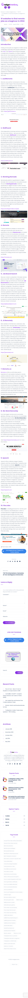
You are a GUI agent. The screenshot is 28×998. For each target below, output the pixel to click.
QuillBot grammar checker (10, 920)
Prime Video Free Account (9, 910)
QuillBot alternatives (8, 915)
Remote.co (4, 372)
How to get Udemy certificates (10, 881)
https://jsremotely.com (7, 352)
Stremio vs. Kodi (17, 933)
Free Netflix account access (10, 869)
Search (5, 670)
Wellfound (13, 135)
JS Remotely (16, 327)
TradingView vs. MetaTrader (10, 941)
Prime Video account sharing (10, 907)
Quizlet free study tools (9, 928)
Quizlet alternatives (8, 925)
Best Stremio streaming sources (11, 853)
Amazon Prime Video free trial (10, 843)
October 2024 (8, 735)
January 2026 (8, 729)
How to (7, 822)
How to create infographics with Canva (12, 879)
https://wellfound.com (7, 161)
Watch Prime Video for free (10, 948)
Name (5, 605)
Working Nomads (11, 184)
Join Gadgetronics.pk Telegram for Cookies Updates (14, 551)
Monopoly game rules (9, 899)
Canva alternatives (8, 861)
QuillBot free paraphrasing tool (11, 917)
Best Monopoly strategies (9, 848)
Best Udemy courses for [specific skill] (12, 858)
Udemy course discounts (9, 943)
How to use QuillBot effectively (10, 884)
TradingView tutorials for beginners (11, 938)
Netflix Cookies (19, 899)
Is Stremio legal (7, 894)
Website (5, 616)
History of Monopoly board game (11, 876)
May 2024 (7, 741)
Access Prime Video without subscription (13, 840)
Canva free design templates (10, 863)
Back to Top (14, 964)
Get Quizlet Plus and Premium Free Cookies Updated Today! (16, 797)
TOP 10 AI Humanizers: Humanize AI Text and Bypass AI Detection (13, 574)
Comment (6, 594)
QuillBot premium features (9, 923)
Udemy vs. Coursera (8, 946)
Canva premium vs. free (9, 866)
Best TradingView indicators (10, 856)
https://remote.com (6, 257)
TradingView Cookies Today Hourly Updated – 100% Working (16, 780)
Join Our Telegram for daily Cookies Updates (14, 639)
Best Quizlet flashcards (9, 851)
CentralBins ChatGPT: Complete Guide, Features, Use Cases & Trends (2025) (12, 695)
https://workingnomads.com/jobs (10, 209)
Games (7, 819)
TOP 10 (10, 24)
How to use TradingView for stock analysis (13, 892)
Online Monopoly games (9, 905)
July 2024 (7, 738)
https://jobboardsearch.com (8, 304)
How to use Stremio (8, 889)
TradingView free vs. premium (10, 935)
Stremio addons (7, 933)
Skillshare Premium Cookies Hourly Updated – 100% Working (16, 789)
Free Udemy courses (8, 871)
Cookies (7, 816)
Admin (5, 24)
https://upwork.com (6, 490)
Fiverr (4, 51)
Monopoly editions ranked (9, 897)
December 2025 (9, 732)
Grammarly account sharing (10, 874)
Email (5, 611)
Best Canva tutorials (8, 845)
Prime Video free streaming (10, 912)
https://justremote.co (10, 111)
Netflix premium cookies (9, 902)
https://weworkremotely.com (11, 440)
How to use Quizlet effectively (10, 887)
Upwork (10, 51)
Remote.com (17, 232)
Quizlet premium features (9, 930)
